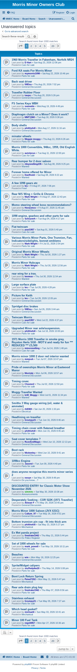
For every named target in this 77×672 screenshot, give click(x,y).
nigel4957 (30, 623)
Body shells (19, 125)
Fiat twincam (20, 226)
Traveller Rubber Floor (26, 92)
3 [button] (35, 46)
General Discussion (31, 87)
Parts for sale (28, 76)
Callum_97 (30, 513)
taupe (28, 95)
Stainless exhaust (23, 598)
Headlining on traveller (26, 417)
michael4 (29, 612)
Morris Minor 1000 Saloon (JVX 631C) (35, 510)
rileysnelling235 (33, 164)
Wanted (25, 166)
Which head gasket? (24, 609)
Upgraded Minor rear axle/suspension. (36, 328)
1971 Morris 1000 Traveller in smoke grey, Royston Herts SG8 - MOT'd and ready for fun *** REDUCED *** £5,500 (42, 342)
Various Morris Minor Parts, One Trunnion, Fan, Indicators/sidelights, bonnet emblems (42, 239)
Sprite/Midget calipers (26, 565)
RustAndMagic (33, 442)
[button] (20, 46)
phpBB (27, 664)
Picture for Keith (22, 295)
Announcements (30, 494)
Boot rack (18, 450)
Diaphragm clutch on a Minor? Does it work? (40, 114)
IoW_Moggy (31, 395)
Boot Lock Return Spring (27, 576)
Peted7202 (30, 579)
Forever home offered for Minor (32, 172)
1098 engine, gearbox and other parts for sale (40, 215)
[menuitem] (11, 12)
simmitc (29, 491)
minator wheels (21, 136)
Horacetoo (30, 207)
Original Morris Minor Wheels (30, 251)
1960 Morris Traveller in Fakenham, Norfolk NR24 (43, 59)
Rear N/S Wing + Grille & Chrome (33, 194)
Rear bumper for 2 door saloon (31, 161)
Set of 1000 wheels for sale (29, 543)
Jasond (29, 463)
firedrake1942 (32, 535)
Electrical (26, 411)
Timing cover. (20, 381)
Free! (24, 188)
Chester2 (29, 384)
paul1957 (29, 229)
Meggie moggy (33, 139)
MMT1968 (30, 117)
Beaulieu (17, 554)
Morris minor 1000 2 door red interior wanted (40, 356)
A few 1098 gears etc (25, 183)
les (26, 186)
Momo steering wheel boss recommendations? (41, 204)
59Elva (28, 84)
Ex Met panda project (25, 532)
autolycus (30, 153)
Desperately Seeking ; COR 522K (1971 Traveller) (42, 499)
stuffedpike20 (32, 568)
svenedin (29, 106)
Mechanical (27, 527)
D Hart (28, 62)
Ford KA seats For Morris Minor (32, 70)
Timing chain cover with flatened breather (38, 428)
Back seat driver (22, 81)
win (27, 557)
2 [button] (31, 46)
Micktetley (30, 453)
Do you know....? (30, 480)
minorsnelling (32, 348)
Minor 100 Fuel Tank (24, 620)
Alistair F (29, 502)
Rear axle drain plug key (27, 587)
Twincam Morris (22, 317)
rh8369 (28, 409)
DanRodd (30, 175)
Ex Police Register (31, 538)
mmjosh (29, 359)
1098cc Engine (21, 460)
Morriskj (29, 373)
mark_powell (31, 546)
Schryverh (30, 218)
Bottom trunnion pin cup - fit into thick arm (39, 521)
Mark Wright (31, 197)
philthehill (30, 128)
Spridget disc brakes (25, 306)
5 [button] (44, 46)
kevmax (29, 276)
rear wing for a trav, (24, 273)
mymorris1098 (32, 73)
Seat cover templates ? (26, 439)
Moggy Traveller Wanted (27, 392)
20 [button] (52, 46)
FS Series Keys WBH (25, 103)
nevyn (28, 477)
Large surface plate (24, 284)
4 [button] (40, 46)
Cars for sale (28, 65)
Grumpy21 (30, 420)
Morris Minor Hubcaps (26, 262)
